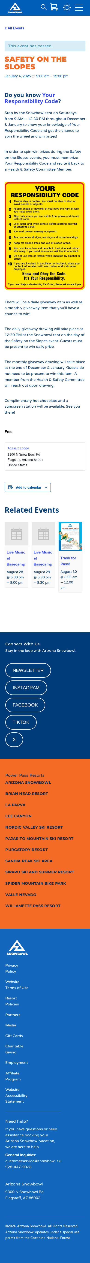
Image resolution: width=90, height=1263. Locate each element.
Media (10, 1025)
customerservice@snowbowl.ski (33, 1161)
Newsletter (28, 670)
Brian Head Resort (26, 793)
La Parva (15, 805)
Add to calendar (28, 487)
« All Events (14, 28)
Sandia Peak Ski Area (28, 861)
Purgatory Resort (26, 850)
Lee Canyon (18, 816)
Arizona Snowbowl (28, 782)
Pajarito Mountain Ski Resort (39, 838)
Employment (16, 1062)
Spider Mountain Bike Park (35, 883)
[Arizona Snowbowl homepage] (15, 8)
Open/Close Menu (79, 9)
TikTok (21, 722)
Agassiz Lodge (18, 448)
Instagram (26, 687)
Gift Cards (14, 1036)
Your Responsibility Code (31, 98)
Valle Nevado (20, 895)
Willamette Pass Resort (32, 906)
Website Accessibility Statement (16, 1095)
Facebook (25, 704)
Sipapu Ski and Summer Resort (39, 872)
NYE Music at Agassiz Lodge (24, 613)
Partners (12, 1015)
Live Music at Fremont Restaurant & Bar (67, 613)
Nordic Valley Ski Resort (34, 827)
